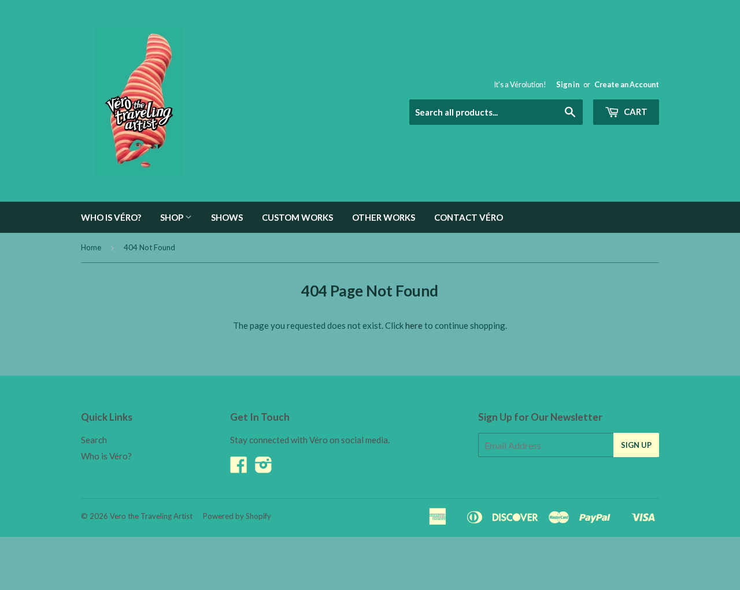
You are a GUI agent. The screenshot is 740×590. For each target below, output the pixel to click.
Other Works (383, 217)
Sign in (567, 84)
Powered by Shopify (237, 516)
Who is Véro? (111, 217)
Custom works (297, 217)
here (414, 325)
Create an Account (626, 84)
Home (91, 247)
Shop (172, 217)
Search (94, 440)
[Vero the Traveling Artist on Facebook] (238, 468)
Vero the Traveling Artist (151, 516)
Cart (635, 111)
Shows (227, 217)
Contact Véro (468, 217)
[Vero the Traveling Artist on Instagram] (263, 468)
